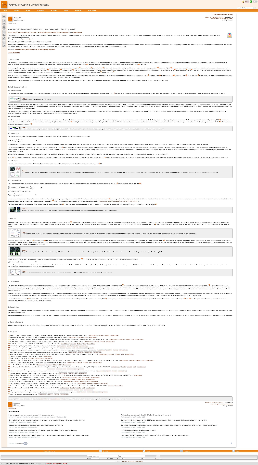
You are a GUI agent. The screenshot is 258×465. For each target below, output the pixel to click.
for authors (40, 10)
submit (66, 10)
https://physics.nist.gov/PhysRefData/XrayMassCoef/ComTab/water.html (118, 201)
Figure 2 (24, 127)
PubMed (107, 335)
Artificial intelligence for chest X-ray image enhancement (137, 430)
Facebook (187, 451)
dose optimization (20, 49)
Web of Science (92, 335)
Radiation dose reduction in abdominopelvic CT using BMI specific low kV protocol (145, 415)
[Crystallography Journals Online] (242, 2)
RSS (237, 451)
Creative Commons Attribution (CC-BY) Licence (51, 399)
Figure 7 (24, 271)
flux (71, 183)
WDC (255, 1)
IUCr (246, 1)
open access (92, 10)
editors (28, 10)
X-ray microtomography (41, 49)
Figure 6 (24, 250)
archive (16, 10)
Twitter (148, 451)
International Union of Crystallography (132, 461)
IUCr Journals (88, 352)
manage (65, 463)
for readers (54, 10)
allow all (48, 463)
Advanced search (158, 458)
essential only (57, 463)
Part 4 (214, 17)
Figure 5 (24, 232)
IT (251, 1)
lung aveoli (52, 49)
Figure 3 (24, 171)
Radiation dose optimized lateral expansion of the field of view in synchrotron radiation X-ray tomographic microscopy (43, 430)
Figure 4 (24, 209)
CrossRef (100, 335)
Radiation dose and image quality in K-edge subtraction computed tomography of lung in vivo (36, 425)
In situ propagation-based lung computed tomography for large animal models (31, 415)
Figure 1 (24, 98)
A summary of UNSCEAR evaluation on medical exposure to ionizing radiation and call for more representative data (154, 435)
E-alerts (105, 451)
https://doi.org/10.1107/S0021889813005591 (222, 18)
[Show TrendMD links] (231, 443)
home (6, 10)
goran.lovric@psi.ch (27, 39)
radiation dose (29, 49)
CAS (86, 337)
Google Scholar (114, 335)
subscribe (78, 10)
